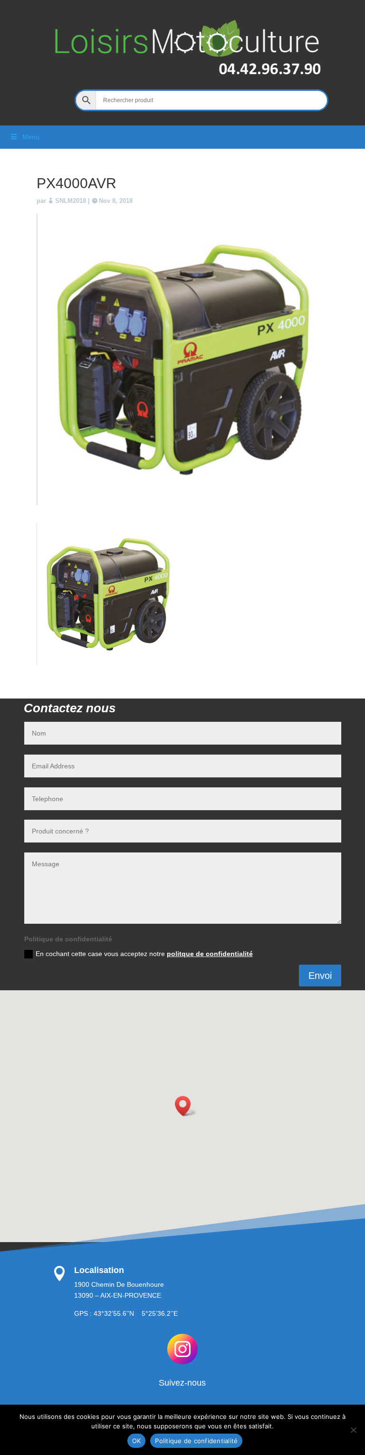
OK (136, 1441)
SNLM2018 (70, 200)
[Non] (353, 1430)
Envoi (320, 975)
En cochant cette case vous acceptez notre (144, 953)
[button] (186, 1106)
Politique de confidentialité (196, 1441)
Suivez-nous (182, 1383)
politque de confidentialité (210, 953)
